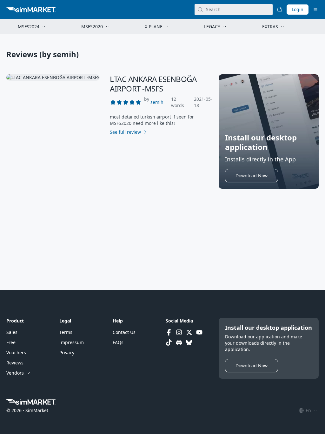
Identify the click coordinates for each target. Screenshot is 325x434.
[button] (156, 102)
